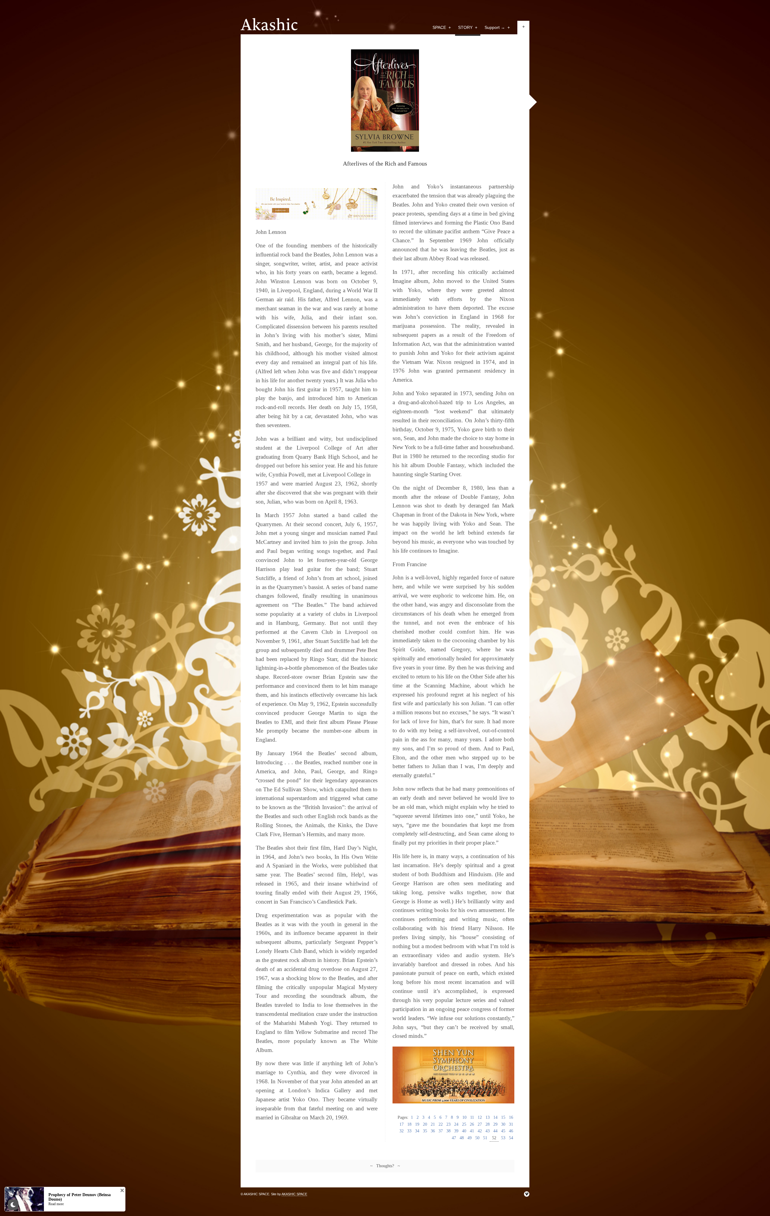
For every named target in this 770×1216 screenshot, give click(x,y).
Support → (497, 27)
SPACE (442, 27)
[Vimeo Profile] (526, 1194)
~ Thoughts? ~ (385, 1166)
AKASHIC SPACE (294, 1194)
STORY (467, 27)
